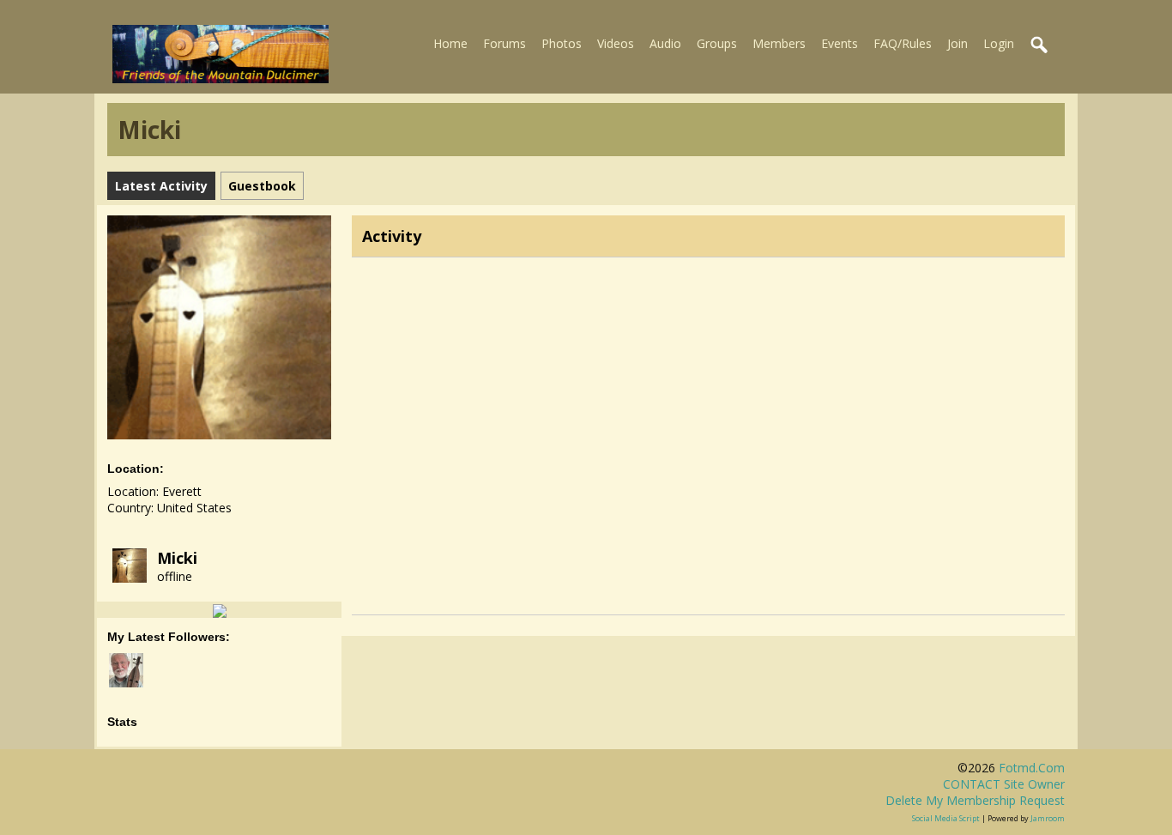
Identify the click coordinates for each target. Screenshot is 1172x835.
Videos (615, 43)
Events (839, 43)
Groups (717, 43)
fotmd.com (1032, 767)
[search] (1040, 45)
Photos (561, 43)
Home (450, 43)
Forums (504, 43)
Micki (177, 558)
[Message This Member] (220, 610)
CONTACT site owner (1004, 784)
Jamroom (1047, 818)
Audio (665, 43)
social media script (946, 818)
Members (779, 43)
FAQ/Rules (902, 43)
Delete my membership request (975, 800)
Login (998, 43)
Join (957, 43)
